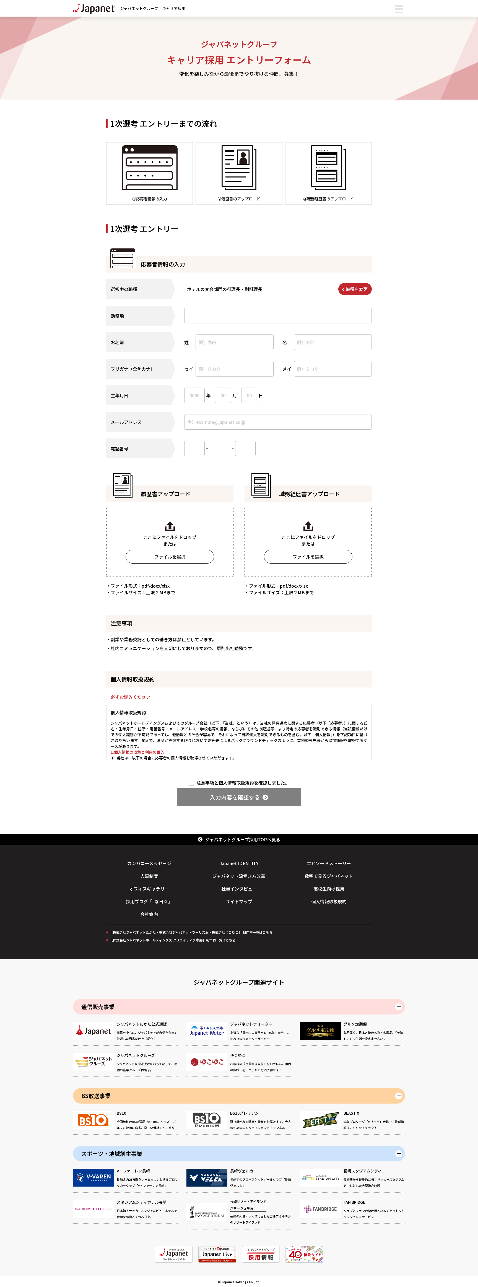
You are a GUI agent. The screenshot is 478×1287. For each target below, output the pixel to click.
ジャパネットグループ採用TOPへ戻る (242, 839)
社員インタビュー (239, 888)
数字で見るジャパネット (329, 876)
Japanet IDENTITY (239, 863)
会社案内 (149, 914)
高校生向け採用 (328, 888)
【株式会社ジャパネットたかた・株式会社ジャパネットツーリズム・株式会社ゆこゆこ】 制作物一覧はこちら (191, 932)
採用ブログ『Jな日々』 (149, 901)
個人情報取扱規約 (329, 901)
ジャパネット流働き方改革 (238, 876)
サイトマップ (239, 901)
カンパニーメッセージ (149, 863)
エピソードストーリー (329, 863)
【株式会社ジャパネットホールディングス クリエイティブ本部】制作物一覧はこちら (173, 940)
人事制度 (149, 876)
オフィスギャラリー (149, 888)
